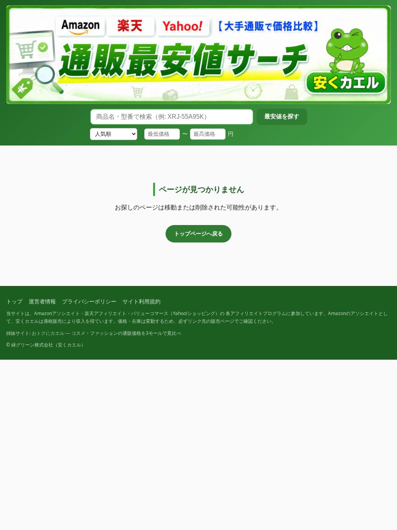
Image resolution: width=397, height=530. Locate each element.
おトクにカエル (48, 333)
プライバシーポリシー (89, 301)
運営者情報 (42, 301)
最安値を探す (281, 116)
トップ (14, 301)
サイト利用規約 (142, 301)
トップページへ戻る (198, 233)
